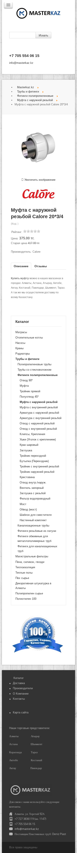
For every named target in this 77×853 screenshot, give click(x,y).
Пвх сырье (22, 578)
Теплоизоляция (25, 567)
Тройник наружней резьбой (37, 471)
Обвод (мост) (28, 509)
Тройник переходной (33, 455)
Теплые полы (24, 572)
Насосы (20, 342)
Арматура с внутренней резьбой (40, 418)
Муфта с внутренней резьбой (39, 407)
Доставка (19, 683)
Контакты (19, 698)
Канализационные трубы (33, 525)
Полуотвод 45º (29, 396)
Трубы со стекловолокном (34, 369)
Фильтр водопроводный (35, 498)
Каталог (18, 678)
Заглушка (26, 450)
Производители (23, 688)
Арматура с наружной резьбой (39, 412)
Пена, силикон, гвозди (29, 562)
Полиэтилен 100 (25, 598)
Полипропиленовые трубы (34, 364)
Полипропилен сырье (29, 593)
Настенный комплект (33, 520)
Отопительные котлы (29, 337)
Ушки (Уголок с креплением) (38, 439)
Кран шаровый (29, 444)
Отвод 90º (26, 380)
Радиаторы (22, 353)
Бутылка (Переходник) (34, 461)
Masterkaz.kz (25, 87)
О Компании (20, 693)
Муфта (24, 385)
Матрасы (21, 332)
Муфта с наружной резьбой (35, 100)
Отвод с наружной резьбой (37, 423)
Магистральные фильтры (31, 556)
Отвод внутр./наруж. (33, 482)
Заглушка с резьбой (33, 493)
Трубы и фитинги (28, 91)
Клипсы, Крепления (32, 434)
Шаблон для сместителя (36, 514)
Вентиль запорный (32, 487)
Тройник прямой (30, 391)
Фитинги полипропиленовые (35, 95)
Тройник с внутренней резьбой (39, 466)
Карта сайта (20, 712)
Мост (23, 504)
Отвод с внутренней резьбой (38, 428)
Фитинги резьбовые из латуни (37, 530)
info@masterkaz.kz (21, 62)
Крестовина (27, 477)
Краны (19, 348)
